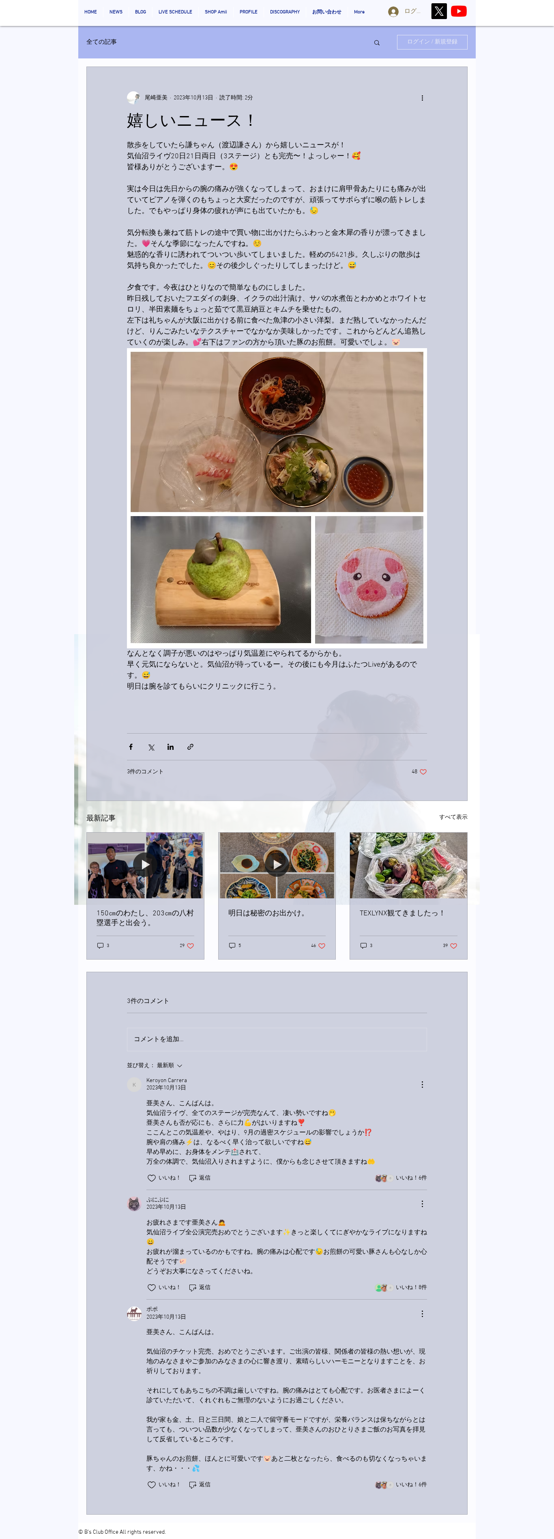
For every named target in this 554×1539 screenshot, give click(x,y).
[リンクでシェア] (190, 747)
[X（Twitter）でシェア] (151, 747)
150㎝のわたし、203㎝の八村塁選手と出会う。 (145, 918)
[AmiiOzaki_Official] (459, 11)
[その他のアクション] (422, 98)
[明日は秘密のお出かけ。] (277, 865)
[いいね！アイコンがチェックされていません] (151, 1178)
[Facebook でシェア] (131, 747)
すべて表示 (453, 817)
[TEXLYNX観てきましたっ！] (408, 865)
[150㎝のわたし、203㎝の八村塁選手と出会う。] (145, 865)
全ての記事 (101, 42)
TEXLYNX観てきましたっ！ (403, 913)
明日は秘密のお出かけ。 (268, 913)
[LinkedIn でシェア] (170, 747)
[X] (439, 11)
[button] (377, 42)
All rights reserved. (143, 1532)
